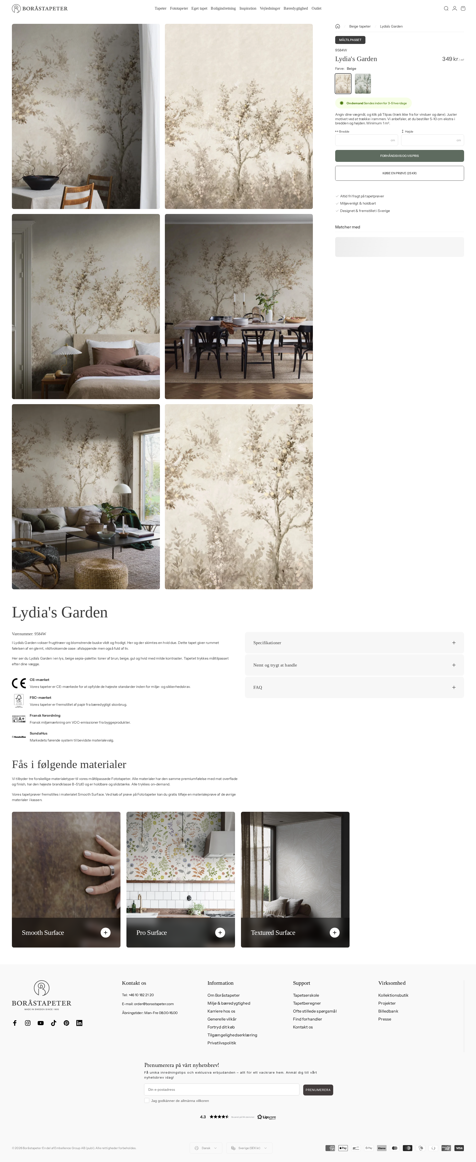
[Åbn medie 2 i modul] (239, 116)
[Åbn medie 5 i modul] (86, 496)
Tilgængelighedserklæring (232, 1034)
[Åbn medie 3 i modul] (86, 306)
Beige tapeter (360, 26)
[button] (238, 1116)
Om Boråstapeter (224, 995)
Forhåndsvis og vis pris (399, 156)
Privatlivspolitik (222, 1042)
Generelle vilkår (222, 1019)
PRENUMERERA (318, 1090)
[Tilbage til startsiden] (337, 26)
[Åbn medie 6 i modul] (239, 496)
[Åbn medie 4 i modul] (239, 306)
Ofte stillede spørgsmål (315, 1011)
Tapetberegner (307, 1003)
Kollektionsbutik (393, 995)
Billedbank (388, 1011)
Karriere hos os (221, 1011)
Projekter (387, 1003)
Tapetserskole (306, 995)
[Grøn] (363, 84)
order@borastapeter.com (154, 1004)
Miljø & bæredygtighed (229, 1003)
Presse (384, 1019)
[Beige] (343, 84)
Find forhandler (307, 1019)
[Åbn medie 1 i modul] (86, 116)
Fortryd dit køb (221, 1026)
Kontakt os (303, 1026)
